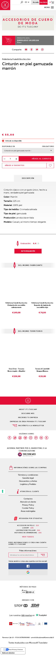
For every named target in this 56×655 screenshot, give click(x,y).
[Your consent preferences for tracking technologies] (2, 491)
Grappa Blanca (42, 371)
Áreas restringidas (28, 511)
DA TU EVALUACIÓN (28, 251)
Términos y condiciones (28, 475)
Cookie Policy (28, 508)
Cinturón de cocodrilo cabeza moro (16, 306)
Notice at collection (8, 653)
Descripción (28, 178)
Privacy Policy (28, 505)
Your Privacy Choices (16, 649)
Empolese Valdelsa (28, 40)
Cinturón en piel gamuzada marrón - (18, 151)
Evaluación (25, 243)
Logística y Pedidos (28, 484)
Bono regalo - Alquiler (16, 371)
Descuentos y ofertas (28, 481)
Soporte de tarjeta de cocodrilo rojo (42, 306)
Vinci (19, 42)
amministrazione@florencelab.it (42, 637)
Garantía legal (28, 478)
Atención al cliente (28, 502)
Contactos (28, 499)
